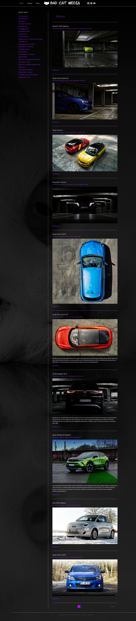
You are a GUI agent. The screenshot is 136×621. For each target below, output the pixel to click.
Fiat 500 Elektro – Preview (25, 72)
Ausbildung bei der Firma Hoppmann (28, 74)
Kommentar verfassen (58, 28)
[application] (24, 3)
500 (66, 505)
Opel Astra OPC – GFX (24, 77)
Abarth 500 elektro (23, 16)
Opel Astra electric (23, 18)
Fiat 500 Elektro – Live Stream (26, 54)
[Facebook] (88, 3)
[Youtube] (94, 3)
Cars (78, 28)
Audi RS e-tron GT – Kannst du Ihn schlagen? (30, 39)
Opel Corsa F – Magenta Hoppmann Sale (29, 64)
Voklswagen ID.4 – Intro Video (26, 44)
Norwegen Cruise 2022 (24, 23)
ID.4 (66, 376)
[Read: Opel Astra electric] (85, 101)
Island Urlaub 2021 (23, 29)
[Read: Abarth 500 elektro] (85, 49)
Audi (66, 317)
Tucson (76, 184)
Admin (83, 615)
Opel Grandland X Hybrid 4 (25, 69)
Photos (21, 3)
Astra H (67, 236)
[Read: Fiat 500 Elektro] (85, 525)
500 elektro (68, 28)
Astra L (67, 80)
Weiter (113, 606)
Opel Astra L (21, 21)
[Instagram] (91, 3)
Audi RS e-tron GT (23, 36)
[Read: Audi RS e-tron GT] (85, 337)
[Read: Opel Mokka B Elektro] (85, 461)
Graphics (29, 3)
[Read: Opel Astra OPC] (85, 271)
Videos (37, 3)
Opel (74, 80)
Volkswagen (71, 376)
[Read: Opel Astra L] (85, 153)
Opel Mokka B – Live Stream (25, 46)
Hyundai (70, 184)
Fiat (69, 505)
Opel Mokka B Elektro (24, 49)
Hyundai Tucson (22, 26)
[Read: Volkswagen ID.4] (85, 396)
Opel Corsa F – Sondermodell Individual (29, 59)
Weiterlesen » (56, 70)
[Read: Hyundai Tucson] (85, 205)
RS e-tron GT (72, 317)
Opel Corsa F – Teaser (24, 62)
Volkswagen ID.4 (23, 41)
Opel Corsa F (21, 67)
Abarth (74, 28)
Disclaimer (90, 615)
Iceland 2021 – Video (24, 31)
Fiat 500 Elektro (22, 52)
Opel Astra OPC (22, 34)
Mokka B (67, 437)
